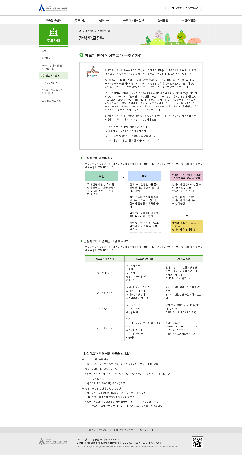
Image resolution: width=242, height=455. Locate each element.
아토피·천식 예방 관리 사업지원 (51, 67)
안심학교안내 (52, 75)
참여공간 (163, 20)
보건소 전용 (189, 20)
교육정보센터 (53, 20)
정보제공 (46, 58)
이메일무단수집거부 (123, 430)
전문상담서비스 (49, 83)
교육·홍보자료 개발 (51, 100)
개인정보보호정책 (97, 430)
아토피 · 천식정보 (133, 20)
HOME (178, 8)
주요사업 (80, 20)
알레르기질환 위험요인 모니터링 (52, 92)
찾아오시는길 (146, 430)
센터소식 (104, 20)
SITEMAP (193, 8)
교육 (43, 50)
